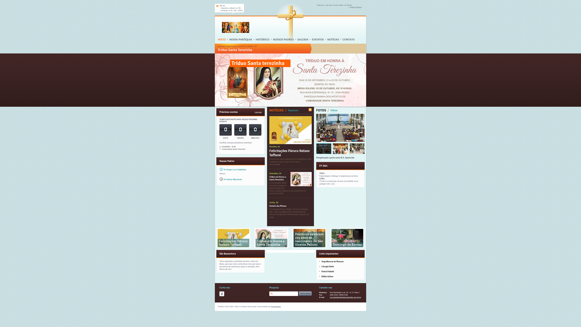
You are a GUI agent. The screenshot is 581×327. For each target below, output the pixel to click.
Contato (349, 39)
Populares (293, 110)
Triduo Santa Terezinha (235, 50)
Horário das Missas (277, 206)
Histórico (262, 39)
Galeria (302, 39)
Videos (333, 110)
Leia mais (258, 112)
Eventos (318, 39)
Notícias (333, 39)
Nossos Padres (283, 39)
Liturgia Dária (328, 266)
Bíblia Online (327, 276)
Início (222, 39)
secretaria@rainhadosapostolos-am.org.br (345, 297)
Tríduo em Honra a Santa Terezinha (277, 178)
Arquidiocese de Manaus (333, 261)
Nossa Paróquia (240, 39)
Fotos (321, 110)
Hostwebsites (276, 306)
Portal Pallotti (328, 271)
